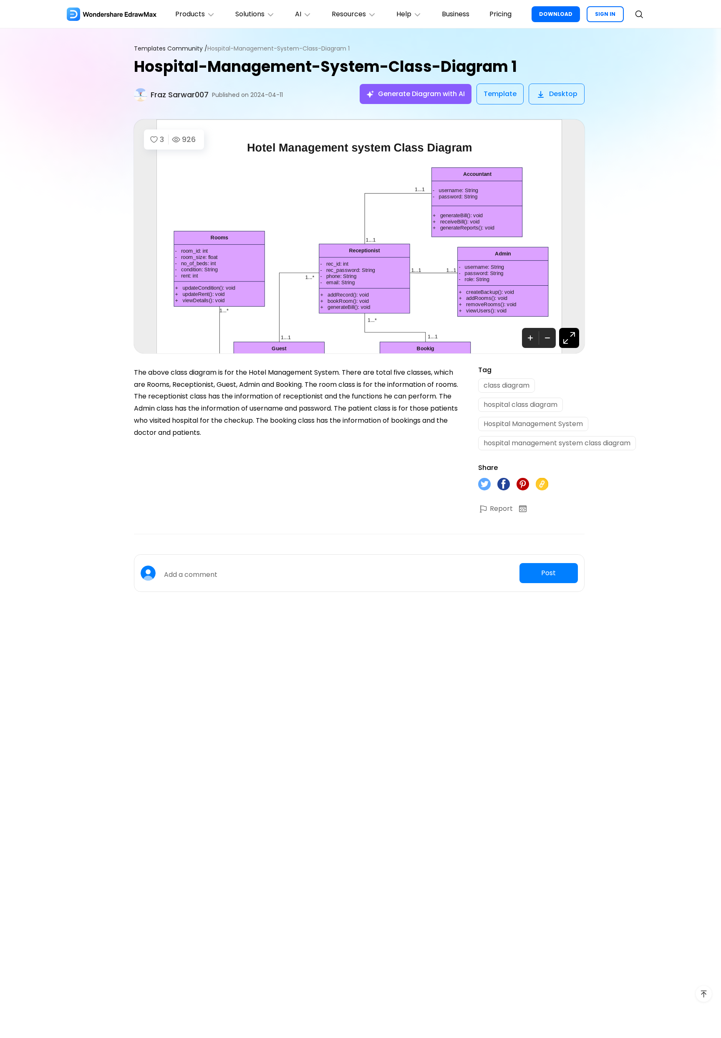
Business (455, 14)
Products (190, 14)
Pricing (500, 14)
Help (403, 14)
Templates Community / (170, 48)
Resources (349, 14)
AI (298, 14)
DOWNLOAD (555, 14)
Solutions (250, 14)
